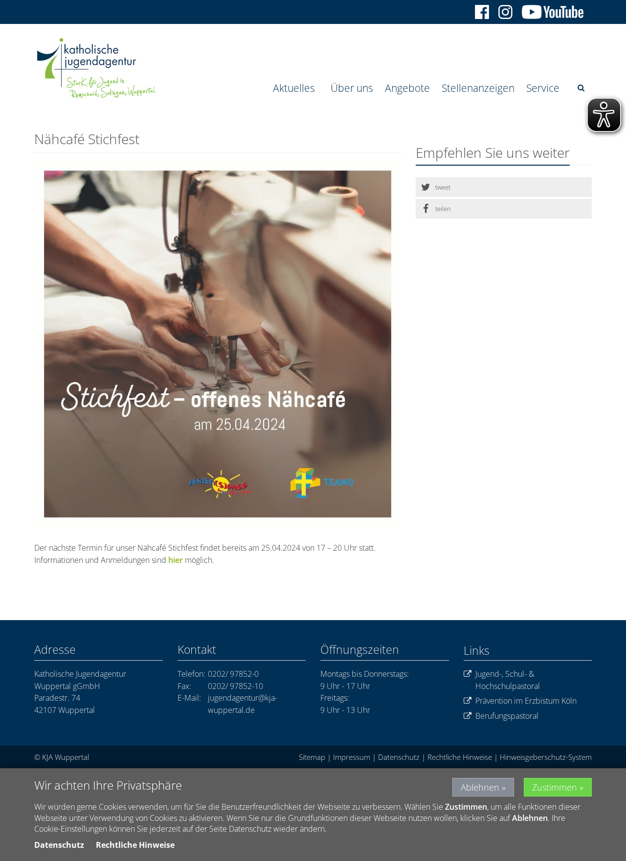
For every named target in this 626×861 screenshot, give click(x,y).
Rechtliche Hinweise (459, 757)
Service (542, 88)
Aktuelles (294, 88)
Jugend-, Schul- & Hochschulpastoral (507, 679)
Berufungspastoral (506, 715)
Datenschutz (399, 757)
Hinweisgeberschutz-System (546, 757)
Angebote (407, 88)
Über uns (352, 88)
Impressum (351, 757)
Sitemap (312, 757)
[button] (504, 187)
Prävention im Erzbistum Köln (526, 700)
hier (175, 560)
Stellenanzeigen (478, 88)
